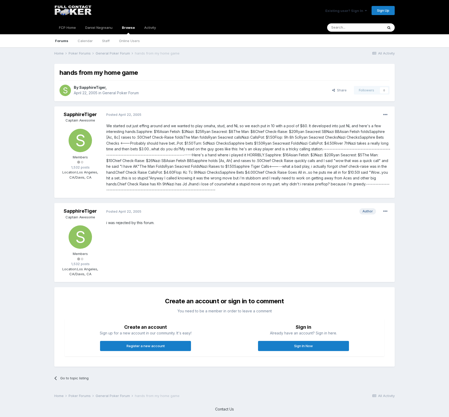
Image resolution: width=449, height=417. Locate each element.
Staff (106, 41)
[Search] (389, 27)
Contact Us (224, 409)
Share (341, 90)
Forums (61, 41)
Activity (150, 27)
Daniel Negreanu (99, 27)
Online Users (129, 41)
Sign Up (383, 10)
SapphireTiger (92, 87)
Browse (128, 27)
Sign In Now (303, 346)
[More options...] (385, 115)
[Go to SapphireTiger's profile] (65, 90)
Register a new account (146, 346)
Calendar (85, 41)
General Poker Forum (120, 93)
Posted (123, 114)
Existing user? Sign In (345, 11)
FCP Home (67, 27)
